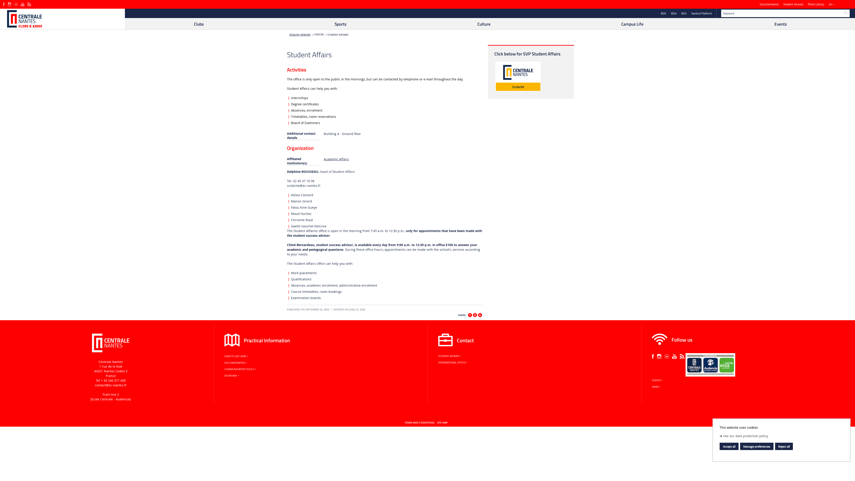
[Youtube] (22, 4)
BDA (674, 13)
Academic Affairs (336, 159)
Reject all (784, 446)
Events (656, 380)
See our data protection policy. (746, 436)
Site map (442, 422)
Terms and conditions (419, 422)
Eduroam (230, 375)
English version (300, 34)
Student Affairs (338, 34)
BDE (663, 13)
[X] (475, 314)
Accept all (729, 446)
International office (452, 362)
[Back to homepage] (62, 19)
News (655, 386)
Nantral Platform (701, 13)
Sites (842, 4)
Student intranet (793, 4)
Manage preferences (756, 446)
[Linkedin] (480, 315)
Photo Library (816, 4)
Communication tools (239, 369)
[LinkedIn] (16, 4)
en (830, 4)
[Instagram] (9, 4)
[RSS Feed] (29, 4)
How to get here (235, 356)
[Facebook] (4, 4)
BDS (684, 13)
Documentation (769, 4)
